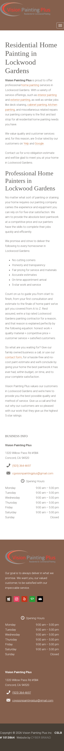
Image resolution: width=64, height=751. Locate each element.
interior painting (47, 95)
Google (39, 143)
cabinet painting (37, 104)
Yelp (26, 143)
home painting (30, 85)
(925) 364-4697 (21, 465)
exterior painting (20, 99)
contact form (13, 357)
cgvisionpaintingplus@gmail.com (32, 473)
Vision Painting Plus (31, 10)
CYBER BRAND (41, 737)
